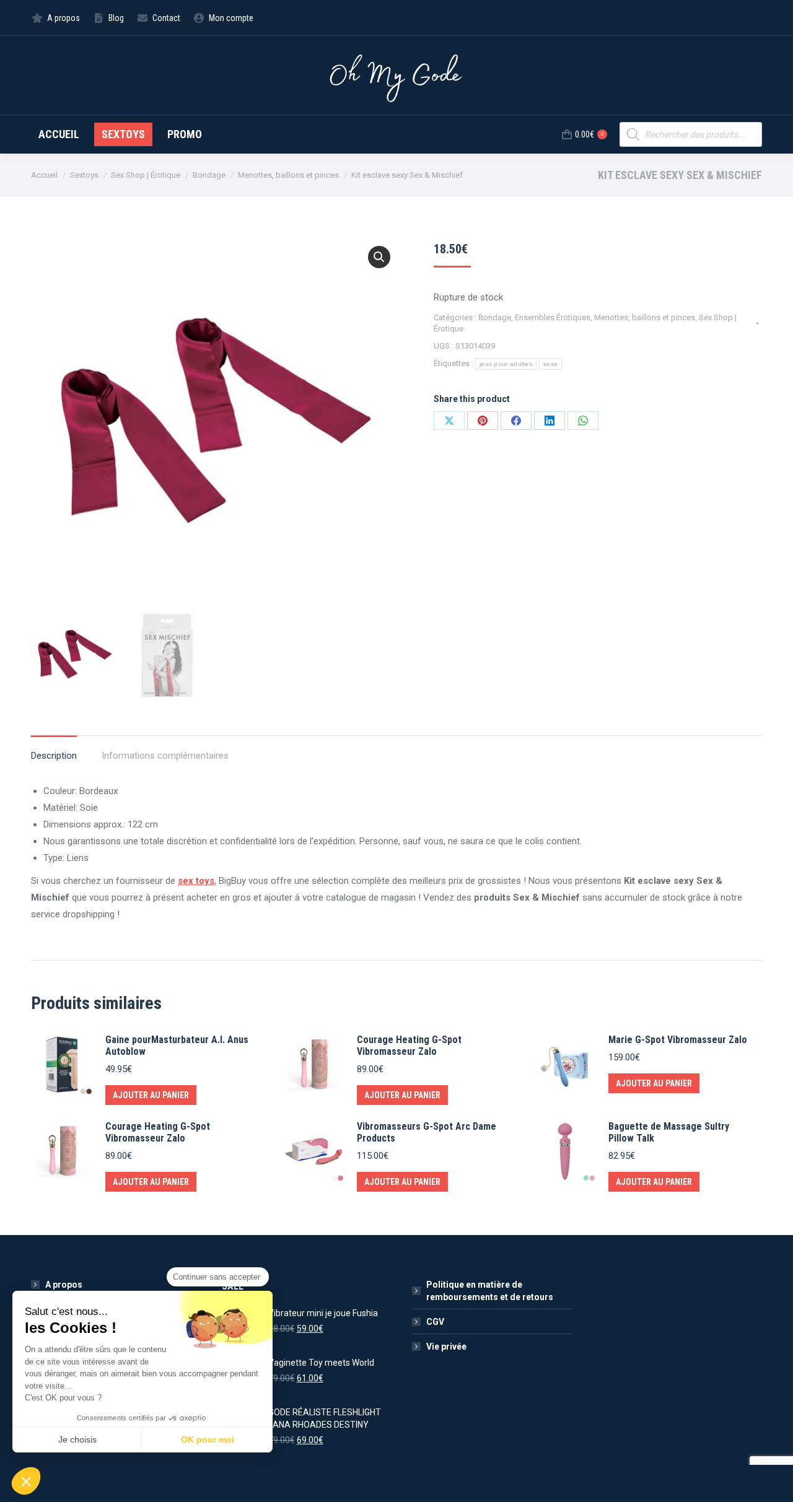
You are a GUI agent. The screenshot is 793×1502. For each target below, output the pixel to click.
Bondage (494, 317)
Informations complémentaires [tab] (165, 755)
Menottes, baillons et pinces (644, 317)
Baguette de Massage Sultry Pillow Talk (668, 1132)
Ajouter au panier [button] (151, 1095)
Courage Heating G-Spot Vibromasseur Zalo (409, 1045)
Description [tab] (54, 755)
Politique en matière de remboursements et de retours (489, 1291)
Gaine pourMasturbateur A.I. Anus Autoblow (176, 1045)
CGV (435, 1322)
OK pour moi (207, 1439)
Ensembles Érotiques (552, 317)
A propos (63, 1285)
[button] (379, 257)
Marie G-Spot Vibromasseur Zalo (677, 1040)
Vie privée (446, 1346)
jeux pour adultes (506, 363)
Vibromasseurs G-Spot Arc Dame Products (426, 1132)
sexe (550, 363)
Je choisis (77, 1439)
